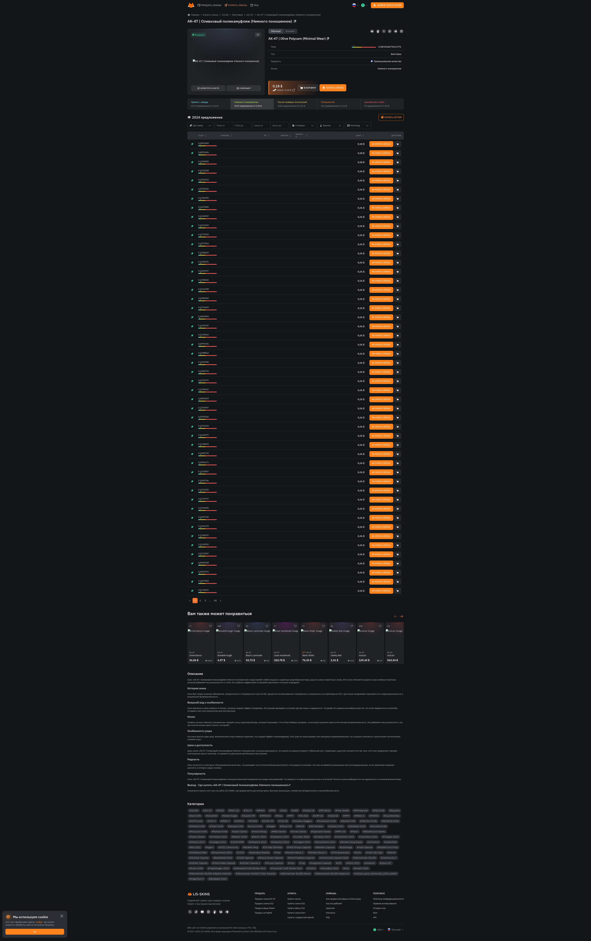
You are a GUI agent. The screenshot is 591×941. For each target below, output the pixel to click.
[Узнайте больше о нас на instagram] (401, 31)
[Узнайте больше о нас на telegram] (395, 31)
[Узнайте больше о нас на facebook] (378, 31)
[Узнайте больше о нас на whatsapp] (389, 31)
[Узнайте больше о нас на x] (383, 31)
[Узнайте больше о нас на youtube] (202, 911)
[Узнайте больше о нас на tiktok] (196, 911)
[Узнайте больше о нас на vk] (372, 31)
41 (215, 600)
